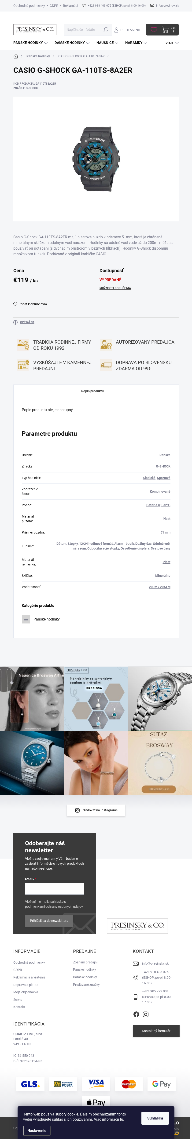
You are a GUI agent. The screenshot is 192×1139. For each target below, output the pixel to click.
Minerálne (162, 575)
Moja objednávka (25, 992)
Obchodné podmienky (29, 6)
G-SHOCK (163, 466)
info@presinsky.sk (155, 963)
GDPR (54, 6)
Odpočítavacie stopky (103, 548)
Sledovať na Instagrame (100, 810)
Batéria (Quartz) (158, 505)
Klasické (149, 478)
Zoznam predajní (85, 962)
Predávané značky (86, 984)
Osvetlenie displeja (135, 548)
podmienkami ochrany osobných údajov (54, 906)
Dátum (61, 544)
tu (121, 1119)
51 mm (165, 532)
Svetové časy (160, 548)
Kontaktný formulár (156, 1031)
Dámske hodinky (85, 977)
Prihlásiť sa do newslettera (49, 921)
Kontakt (19, 1007)
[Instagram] (145, 1013)
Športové (163, 478)
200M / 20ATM (159, 587)
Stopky (73, 544)
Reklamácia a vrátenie (29, 977)
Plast (166, 519)
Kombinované (160, 491)
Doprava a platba (25, 985)
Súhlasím (155, 1118)
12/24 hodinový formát (96, 544)
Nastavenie (36, 1130)
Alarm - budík (124, 544)
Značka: (25, 88)
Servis (17, 1000)
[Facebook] (136, 1013)
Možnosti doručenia (115, 288)
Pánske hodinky (46, 619)
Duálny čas (143, 544)
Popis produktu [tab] (92, 391)
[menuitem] (31, 43)
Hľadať (106, 29)
